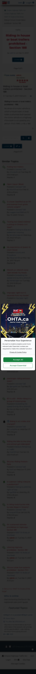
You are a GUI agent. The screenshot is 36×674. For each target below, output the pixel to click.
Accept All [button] (18, 360)
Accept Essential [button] (18, 365)
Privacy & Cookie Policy (18, 352)
